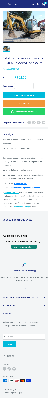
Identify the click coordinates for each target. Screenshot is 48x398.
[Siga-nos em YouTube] (14, 369)
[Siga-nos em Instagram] (9, 369)
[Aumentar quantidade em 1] (30, 86)
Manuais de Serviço (22, 206)
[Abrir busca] (33, 4)
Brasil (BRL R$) (9, 356)
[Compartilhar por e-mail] (43, 122)
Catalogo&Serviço (11, 192)
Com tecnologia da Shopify (12, 393)
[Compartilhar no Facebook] (29, 122)
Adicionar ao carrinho (24, 95)
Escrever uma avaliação (24, 247)
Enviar (9, 344)
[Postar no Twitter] (39, 122)
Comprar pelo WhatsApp (26, 111)
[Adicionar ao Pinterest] (34, 122)
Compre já (24, 103)
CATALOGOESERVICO (11, 69)
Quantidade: (8, 86)
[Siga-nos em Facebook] (4, 369)
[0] (43, 4)
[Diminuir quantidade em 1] (17, 86)
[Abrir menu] (4, 4)
